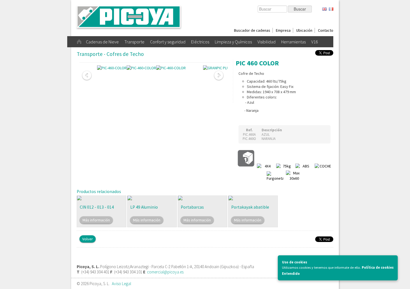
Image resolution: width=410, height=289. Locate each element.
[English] (324, 9)
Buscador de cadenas (252, 30)
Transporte (134, 42)
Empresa (283, 30)
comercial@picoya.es (165, 272)
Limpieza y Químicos (233, 42)
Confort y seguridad (167, 42)
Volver (87, 238)
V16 (314, 42)
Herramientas (293, 42)
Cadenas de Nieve (102, 42)
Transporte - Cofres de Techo (110, 54)
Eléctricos (200, 42)
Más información (96, 220)
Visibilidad (266, 42)
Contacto (325, 30)
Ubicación (304, 30)
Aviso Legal (121, 283)
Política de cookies (378, 267)
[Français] (331, 9)
